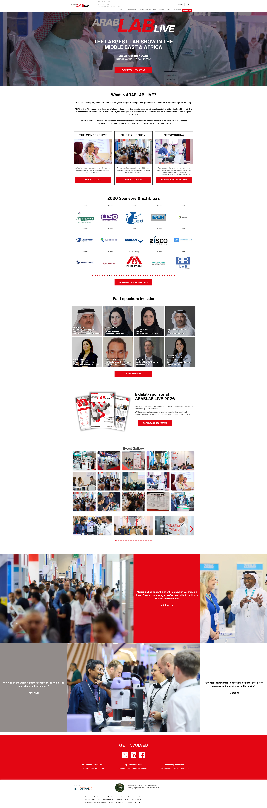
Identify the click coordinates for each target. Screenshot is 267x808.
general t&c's (120, 802)
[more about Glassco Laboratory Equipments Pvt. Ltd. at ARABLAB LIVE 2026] (109, 240)
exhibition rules (89, 799)
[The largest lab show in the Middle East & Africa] (80, 5)
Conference (177, 9)
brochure (138, 802)
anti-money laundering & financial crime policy (129, 796)
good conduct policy (91, 796)
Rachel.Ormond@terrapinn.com (175, 768)
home (121, 9)
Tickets (180, 4)
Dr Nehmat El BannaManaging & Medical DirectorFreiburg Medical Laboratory (84, 362)
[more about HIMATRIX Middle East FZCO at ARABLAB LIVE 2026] (183, 240)
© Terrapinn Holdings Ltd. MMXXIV (95, 802)
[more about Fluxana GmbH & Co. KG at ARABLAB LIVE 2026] (85, 217)
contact (129, 802)
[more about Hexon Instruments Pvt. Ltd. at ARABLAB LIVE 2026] (158, 263)
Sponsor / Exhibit (164, 9)
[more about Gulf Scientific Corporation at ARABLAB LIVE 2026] (134, 240)
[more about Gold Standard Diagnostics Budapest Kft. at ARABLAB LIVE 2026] (109, 263)
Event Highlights (131, 9)
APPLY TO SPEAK (93, 180)
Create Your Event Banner (147, 9)
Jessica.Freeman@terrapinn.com (133, 768)
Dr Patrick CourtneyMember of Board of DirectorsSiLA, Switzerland (147, 362)
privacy (111, 802)
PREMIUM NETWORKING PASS (174, 180)
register (187, 10)
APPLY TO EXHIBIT (133, 180)
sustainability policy (123, 799)
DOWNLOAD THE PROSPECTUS (133, 282)
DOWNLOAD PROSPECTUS (133, 70)
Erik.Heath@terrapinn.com (92, 768)
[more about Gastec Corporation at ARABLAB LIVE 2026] (85, 263)
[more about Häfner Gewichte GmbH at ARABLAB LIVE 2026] (158, 240)
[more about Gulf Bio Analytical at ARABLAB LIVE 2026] (134, 217)
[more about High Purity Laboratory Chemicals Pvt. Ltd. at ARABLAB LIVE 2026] (183, 217)
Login (188, 4)
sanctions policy (137, 799)
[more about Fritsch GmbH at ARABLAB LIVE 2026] (85, 240)
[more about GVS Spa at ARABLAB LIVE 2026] (158, 217)
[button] (191, 529)
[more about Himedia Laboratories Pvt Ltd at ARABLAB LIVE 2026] (183, 263)
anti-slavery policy (106, 796)
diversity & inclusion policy (106, 799)
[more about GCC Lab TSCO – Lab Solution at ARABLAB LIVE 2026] (109, 217)
